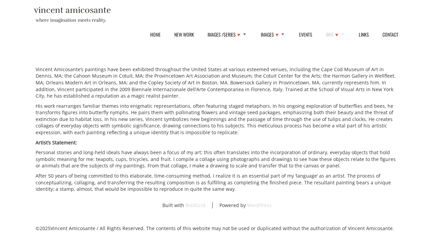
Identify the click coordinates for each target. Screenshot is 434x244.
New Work (184, 34)
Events (305, 34)
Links (364, 34)
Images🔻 (270, 34)
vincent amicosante (72, 10)
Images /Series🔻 (224, 34)
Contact (390, 34)
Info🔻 (332, 34)
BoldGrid (195, 205)
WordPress (259, 205)
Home (155, 34)
